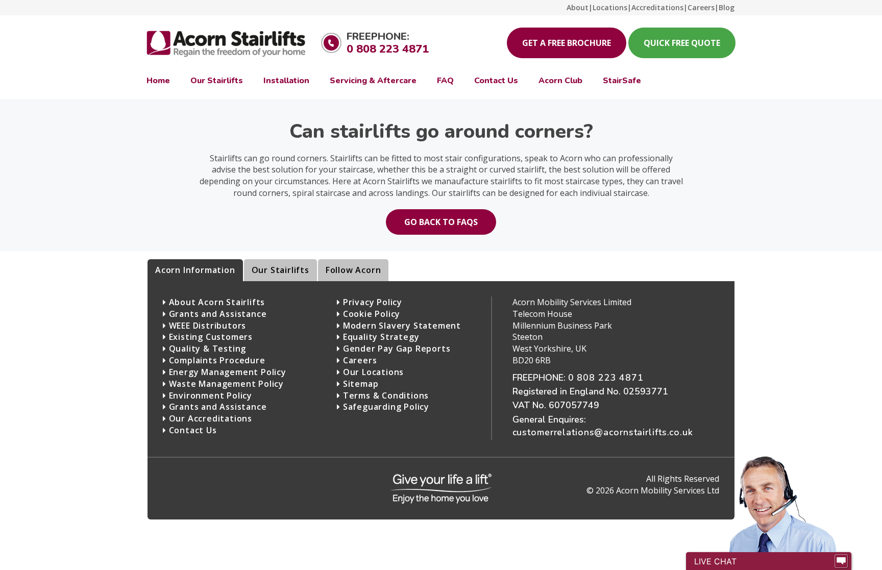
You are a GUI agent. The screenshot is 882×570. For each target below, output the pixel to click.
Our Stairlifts (280, 270)
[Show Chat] (841, 561)
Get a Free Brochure (566, 42)
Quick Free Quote (682, 42)
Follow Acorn (353, 270)
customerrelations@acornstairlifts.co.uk (602, 432)
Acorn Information (195, 270)
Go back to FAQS (441, 222)
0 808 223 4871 (388, 49)
